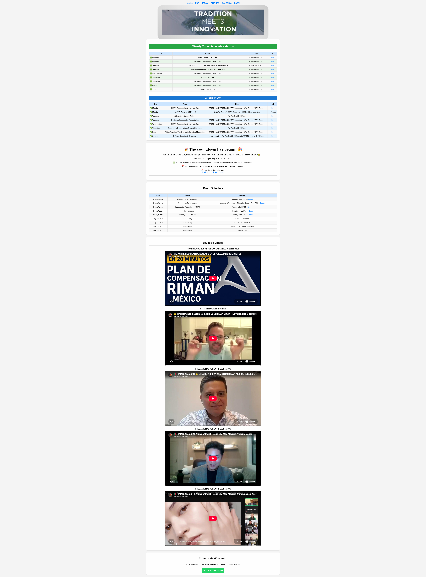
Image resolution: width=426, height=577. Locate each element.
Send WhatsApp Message (213, 570)
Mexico (190, 3)
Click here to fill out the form (213, 172)
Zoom (250, 199)
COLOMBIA (227, 3)
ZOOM (237, 3)
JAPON (205, 3)
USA (197, 3)
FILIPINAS (215, 3)
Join (272, 57)
